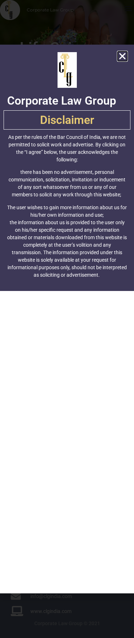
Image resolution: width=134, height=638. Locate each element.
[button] (122, 56)
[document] (67, 319)
